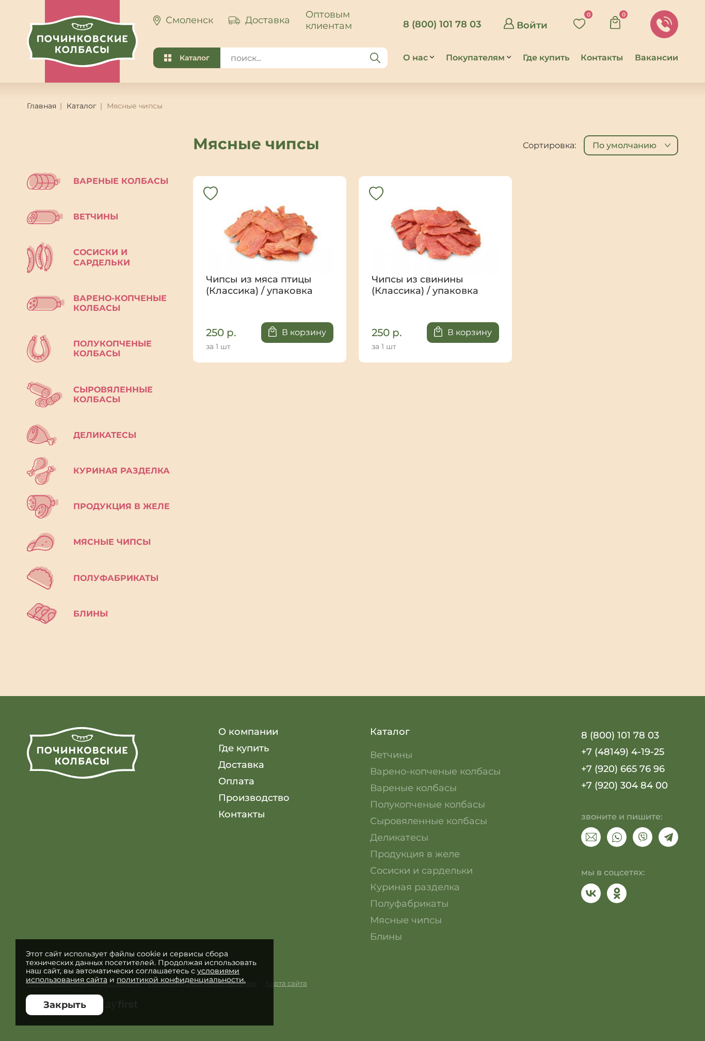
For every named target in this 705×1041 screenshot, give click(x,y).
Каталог (195, 57)
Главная (41, 106)
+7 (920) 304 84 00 (624, 785)
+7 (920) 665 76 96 (623, 769)
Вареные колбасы (120, 181)
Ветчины (95, 217)
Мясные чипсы (112, 542)
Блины (90, 614)
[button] (631, 145)
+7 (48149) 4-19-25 (622, 752)
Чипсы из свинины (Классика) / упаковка (435, 242)
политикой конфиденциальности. (181, 979)
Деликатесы (104, 435)
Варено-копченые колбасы (120, 303)
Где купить (243, 748)
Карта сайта (286, 983)
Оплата (236, 781)
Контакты (241, 814)
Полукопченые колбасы (112, 348)
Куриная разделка (121, 471)
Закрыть (64, 1005)
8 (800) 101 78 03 (442, 24)
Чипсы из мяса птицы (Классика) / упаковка (269, 242)
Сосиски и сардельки (101, 257)
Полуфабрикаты (115, 578)
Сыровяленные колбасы (113, 394)
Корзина (619, 19)
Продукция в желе (121, 506)
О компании (248, 731)
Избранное (582, 19)
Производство (254, 797)
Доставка (241, 764)
